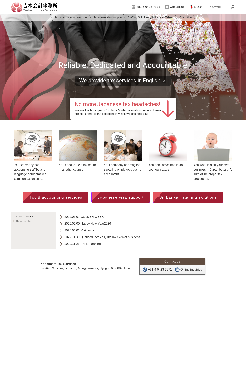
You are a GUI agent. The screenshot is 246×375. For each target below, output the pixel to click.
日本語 (198, 6)
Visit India (79, 230)
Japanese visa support (107, 17)
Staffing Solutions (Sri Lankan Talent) (151, 17)
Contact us (177, 6)
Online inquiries (191, 269)
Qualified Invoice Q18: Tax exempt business (102, 237)
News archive (24, 221)
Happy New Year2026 (87, 223)
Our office (185, 17)
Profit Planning (82, 243)
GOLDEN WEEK (84, 216)
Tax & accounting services (70, 17)
